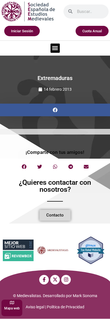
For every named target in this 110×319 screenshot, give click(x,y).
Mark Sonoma (85, 295)
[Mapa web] (12, 302)
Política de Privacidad (65, 307)
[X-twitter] (55, 279)
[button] (55, 48)
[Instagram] (66, 279)
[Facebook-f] (44, 279)
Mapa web (12, 308)
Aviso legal (35, 307)
